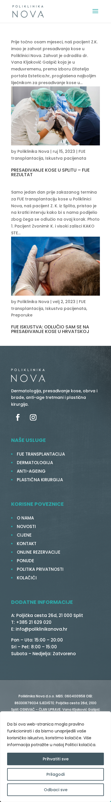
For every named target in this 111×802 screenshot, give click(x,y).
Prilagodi (55, 774)
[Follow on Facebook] (17, 417)
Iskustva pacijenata (65, 158)
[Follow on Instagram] (33, 417)
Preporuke (21, 315)
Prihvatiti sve (56, 759)
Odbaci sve (55, 790)
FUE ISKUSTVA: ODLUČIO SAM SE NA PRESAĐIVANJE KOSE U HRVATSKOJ (50, 329)
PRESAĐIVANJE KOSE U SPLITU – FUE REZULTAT (50, 172)
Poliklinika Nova (33, 151)
